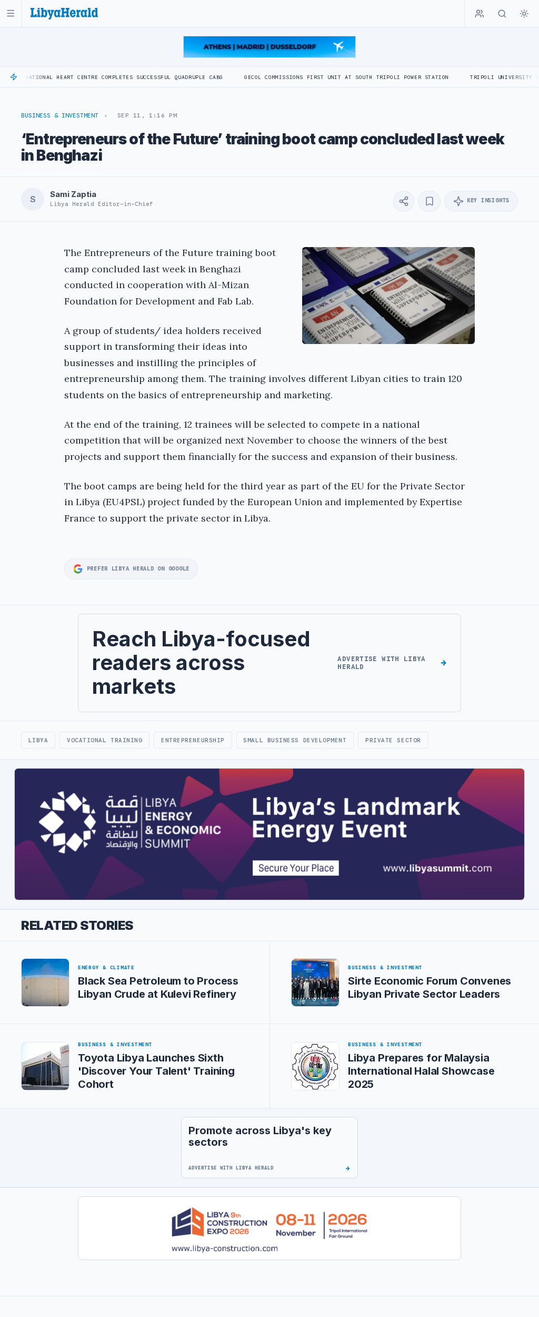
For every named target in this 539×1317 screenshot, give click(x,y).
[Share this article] (403, 201)
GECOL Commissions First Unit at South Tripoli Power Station (311, 77)
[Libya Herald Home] (64, 13)
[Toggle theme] (524, 13)
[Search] (502, 13)
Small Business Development (294, 740)
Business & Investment (59, 115)
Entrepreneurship (193, 740)
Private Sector (393, 740)
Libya (38, 740)
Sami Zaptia (73, 194)
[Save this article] (429, 201)
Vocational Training (104, 740)
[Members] (479, 13)
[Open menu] (11, 13)
